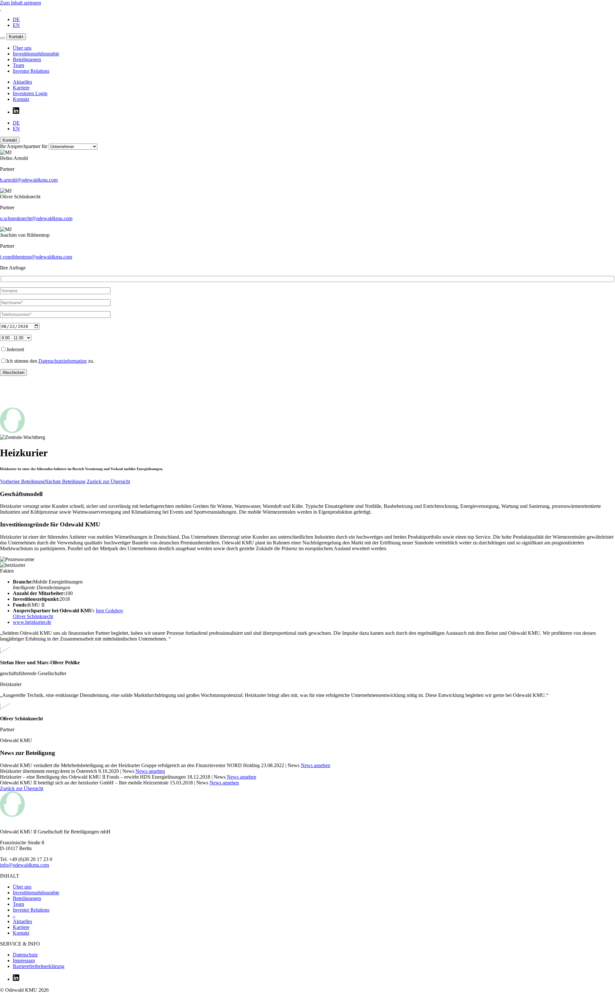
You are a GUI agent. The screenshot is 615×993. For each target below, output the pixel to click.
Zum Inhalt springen (20, 2)
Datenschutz (25, 954)
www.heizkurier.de (32, 622)
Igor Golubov (109, 610)
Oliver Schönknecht (33, 616)
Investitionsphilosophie (36, 892)
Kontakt (16, 36)
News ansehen (315, 765)
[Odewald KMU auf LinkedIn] (16, 979)
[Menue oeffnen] (2, 38)
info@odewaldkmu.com (24, 865)
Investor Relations (31, 910)
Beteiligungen (27, 898)
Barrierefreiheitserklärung (38, 966)
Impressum (24, 960)
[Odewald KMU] (0, 8)
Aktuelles (22, 921)
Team (18, 904)
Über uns (22, 887)
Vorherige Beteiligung (22, 481)
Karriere (21, 927)
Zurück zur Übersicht (108, 481)
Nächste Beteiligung (65, 481)
